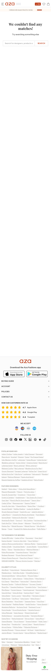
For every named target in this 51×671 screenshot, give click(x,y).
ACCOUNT (5, 386)
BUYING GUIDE (7, 381)
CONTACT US (7, 397)
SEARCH (41, 43)
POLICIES (5, 392)
